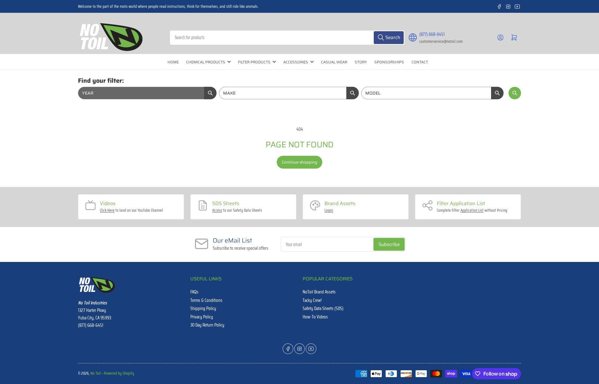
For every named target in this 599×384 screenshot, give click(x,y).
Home (173, 62)
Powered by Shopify (119, 373)
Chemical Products (205, 62)
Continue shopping (299, 162)
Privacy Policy (201, 317)
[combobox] (287, 37)
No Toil (95, 373)
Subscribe (389, 244)
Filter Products (254, 62)
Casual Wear (334, 62)
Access (217, 210)
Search (515, 93)
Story (361, 62)
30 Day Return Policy (207, 325)
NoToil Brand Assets (319, 292)
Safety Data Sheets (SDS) (323, 308)
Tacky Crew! (312, 300)
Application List (472, 210)
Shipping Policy (203, 308)
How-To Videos (315, 317)
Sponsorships (389, 62)
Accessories (295, 62)
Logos (328, 210)
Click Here (107, 210)
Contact (420, 62)
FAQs (194, 292)
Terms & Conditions (206, 300)
